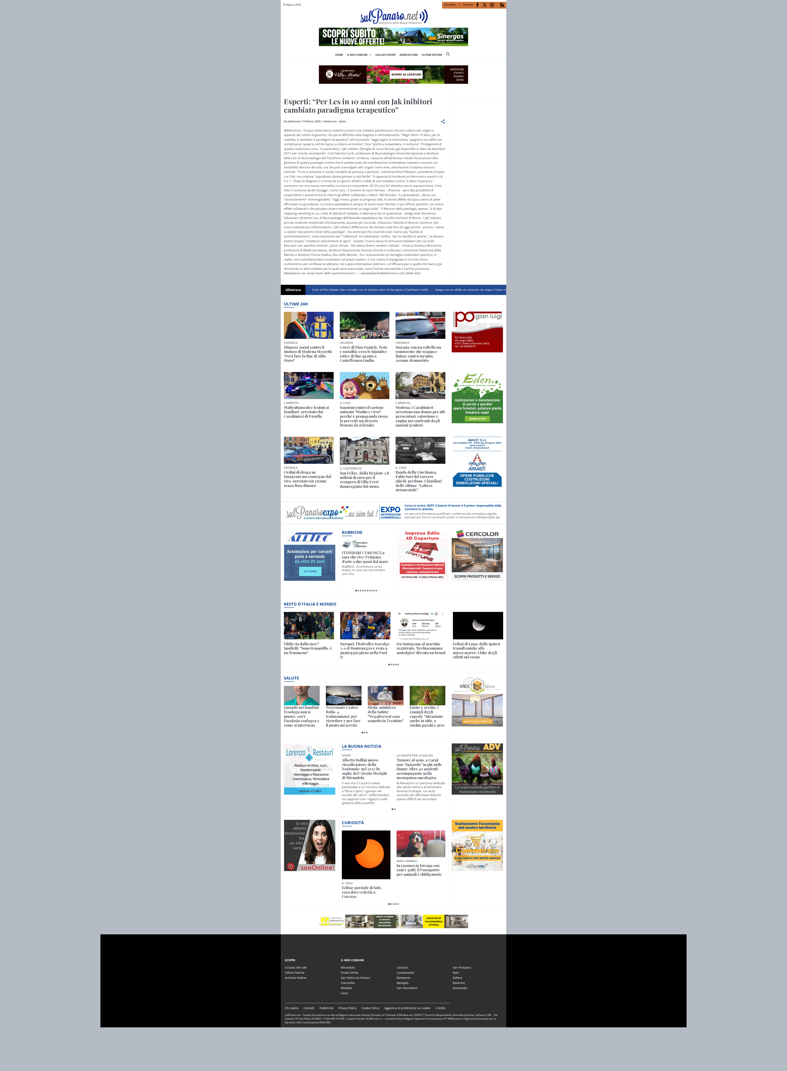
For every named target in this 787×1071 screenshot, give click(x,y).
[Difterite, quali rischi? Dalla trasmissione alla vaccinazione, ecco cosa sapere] (302, 695)
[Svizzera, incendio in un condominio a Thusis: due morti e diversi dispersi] (422, 625)
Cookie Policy (370, 1008)
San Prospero (462, 967)
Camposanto (405, 973)
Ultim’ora (293, 290)
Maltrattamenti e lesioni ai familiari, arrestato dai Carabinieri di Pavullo (306, 412)
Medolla (346, 988)
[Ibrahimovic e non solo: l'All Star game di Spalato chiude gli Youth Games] (365, 625)
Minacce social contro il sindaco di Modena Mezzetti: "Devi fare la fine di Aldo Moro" (308, 354)
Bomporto (403, 978)
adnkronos (294, 121)
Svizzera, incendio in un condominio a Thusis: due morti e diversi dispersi (418, 648)
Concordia (348, 983)
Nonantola (460, 988)
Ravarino (459, 983)
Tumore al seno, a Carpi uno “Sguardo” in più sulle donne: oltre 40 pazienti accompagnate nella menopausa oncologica (364, 769)
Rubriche (352, 532)
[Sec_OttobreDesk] (393, 74)
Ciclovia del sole (296, 967)
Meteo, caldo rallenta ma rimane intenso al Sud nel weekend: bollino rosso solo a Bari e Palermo (343, 716)
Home (339, 55)
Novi (456, 973)
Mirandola (348, 967)
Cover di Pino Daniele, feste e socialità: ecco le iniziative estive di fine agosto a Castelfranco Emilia (316, 289)
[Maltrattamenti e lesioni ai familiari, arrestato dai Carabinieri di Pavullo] (309, 385)
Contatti (468, 4)
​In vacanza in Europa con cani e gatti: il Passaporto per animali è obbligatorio (364, 870)
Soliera (457, 978)
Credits (440, 1008)
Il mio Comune (357, 55)
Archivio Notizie (295, 978)
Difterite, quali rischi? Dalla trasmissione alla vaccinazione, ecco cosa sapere (300, 716)
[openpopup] (503, 55)
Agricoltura (409, 55)
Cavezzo (402, 967)
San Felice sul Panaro (355, 978)
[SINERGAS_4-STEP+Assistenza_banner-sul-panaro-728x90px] (393, 45)
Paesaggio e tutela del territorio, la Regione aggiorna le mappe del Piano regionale (416, 872)
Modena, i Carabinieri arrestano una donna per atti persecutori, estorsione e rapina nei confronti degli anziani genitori (420, 416)
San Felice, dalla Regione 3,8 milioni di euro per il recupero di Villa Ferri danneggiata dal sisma (364, 480)
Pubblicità (326, 1008)
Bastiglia (402, 983)
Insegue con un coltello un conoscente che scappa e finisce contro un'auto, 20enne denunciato (435, 289)
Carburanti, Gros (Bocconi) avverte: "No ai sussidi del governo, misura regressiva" (477, 648)
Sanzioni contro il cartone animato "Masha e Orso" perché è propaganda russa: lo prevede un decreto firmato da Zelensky (364, 416)
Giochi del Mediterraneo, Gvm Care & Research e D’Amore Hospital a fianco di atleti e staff (427, 716)
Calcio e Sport (385, 55)
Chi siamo (450, 4)
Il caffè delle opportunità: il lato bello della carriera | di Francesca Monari (365, 557)
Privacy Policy (347, 1008)
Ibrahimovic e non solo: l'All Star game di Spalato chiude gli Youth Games (364, 648)
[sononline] (309, 869)
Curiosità (353, 822)
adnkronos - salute (334, 121)
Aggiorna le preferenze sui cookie (407, 1008)
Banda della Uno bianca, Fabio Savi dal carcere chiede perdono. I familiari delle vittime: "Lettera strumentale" (419, 481)
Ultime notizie (432, 55)
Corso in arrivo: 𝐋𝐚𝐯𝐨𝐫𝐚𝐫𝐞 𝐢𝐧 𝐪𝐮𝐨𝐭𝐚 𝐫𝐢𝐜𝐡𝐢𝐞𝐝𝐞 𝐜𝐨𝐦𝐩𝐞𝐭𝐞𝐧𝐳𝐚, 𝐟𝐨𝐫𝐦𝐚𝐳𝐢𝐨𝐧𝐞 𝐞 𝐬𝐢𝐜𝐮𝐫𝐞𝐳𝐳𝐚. (449, 507)
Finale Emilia (349, 973)
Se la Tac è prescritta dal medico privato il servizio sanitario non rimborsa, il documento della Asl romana (385, 716)
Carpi (344, 993)
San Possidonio (407, 988)
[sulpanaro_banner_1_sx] (477, 792)
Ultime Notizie (294, 973)
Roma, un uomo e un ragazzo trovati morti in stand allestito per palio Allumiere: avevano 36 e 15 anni (309, 650)
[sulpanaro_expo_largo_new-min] (393, 921)
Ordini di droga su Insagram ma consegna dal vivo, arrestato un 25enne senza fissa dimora (307, 479)
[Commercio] (477, 869)
